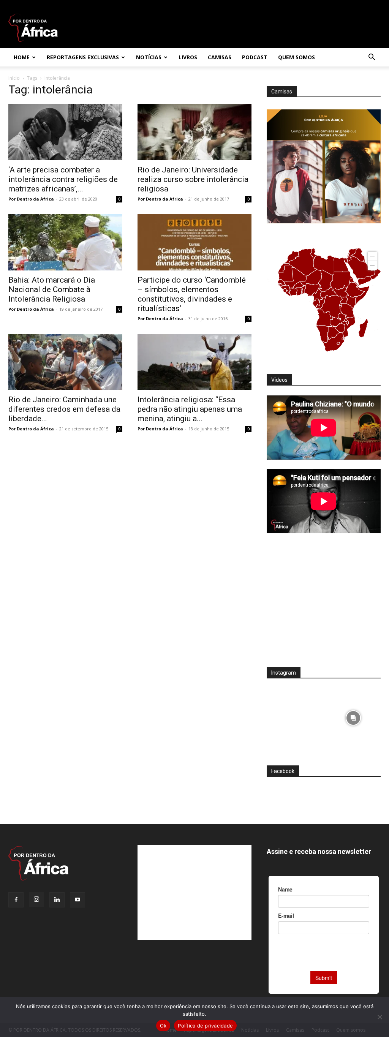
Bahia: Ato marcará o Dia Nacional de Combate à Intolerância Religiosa (51, 289)
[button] (371, 58)
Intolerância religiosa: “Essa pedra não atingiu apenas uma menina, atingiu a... (190, 409)
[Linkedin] (57, 899)
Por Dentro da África (31, 199)
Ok (163, 1026)
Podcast (254, 57)
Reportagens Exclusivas (83, 57)
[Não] (379, 1017)
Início (14, 78)
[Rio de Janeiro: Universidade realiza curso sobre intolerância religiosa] (194, 132)
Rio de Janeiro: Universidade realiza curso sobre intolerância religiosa (193, 179)
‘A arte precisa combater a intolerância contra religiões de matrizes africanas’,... (63, 179)
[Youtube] (77, 899)
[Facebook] (16, 899)
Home (22, 57)
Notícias (148, 57)
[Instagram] (36, 899)
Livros (188, 57)
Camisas (219, 57)
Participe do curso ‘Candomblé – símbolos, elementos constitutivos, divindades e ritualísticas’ (192, 294)
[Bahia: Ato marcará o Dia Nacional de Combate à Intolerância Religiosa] (65, 242)
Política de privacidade (205, 1026)
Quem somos (296, 57)
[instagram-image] (294, 715)
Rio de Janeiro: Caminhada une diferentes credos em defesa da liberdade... (64, 409)
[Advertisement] (324, 605)
